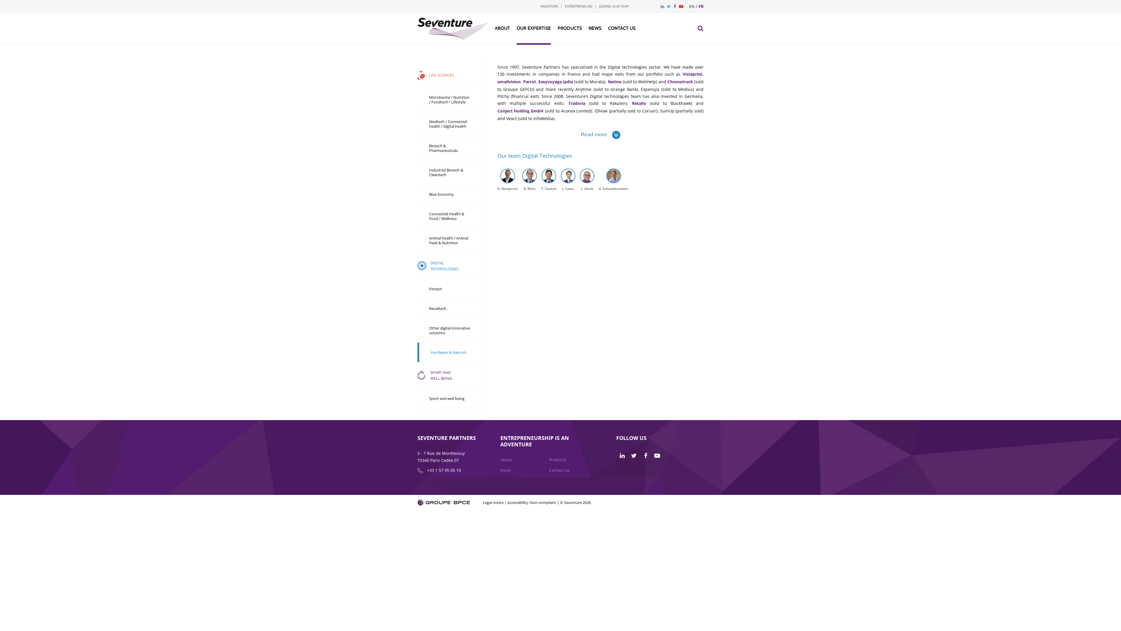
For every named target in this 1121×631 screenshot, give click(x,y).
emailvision (509, 81)
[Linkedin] (662, 6)
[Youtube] (681, 6)
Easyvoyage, (550, 81)
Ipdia (568, 81)
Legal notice (493, 502)
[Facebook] (675, 6)
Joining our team (614, 6)
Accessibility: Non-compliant (531, 502)
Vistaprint (692, 74)
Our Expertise (534, 28)
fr (701, 6)
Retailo (639, 103)
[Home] (452, 38)
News (595, 28)
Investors (549, 6)
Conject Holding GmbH (520, 111)
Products (570, 28)
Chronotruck (680, 81)
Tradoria (576, 103)
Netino (615, 81)
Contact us (622, 28)
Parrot (529, 81)
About (502, 28)
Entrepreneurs (578, 6)
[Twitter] (669, 6)
